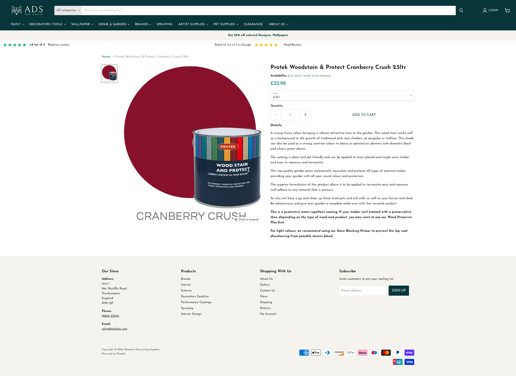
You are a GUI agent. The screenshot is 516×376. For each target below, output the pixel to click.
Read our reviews (58, 44)
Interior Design (191, 314)
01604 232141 (110, 316)
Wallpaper (81, 24)
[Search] (461, 10)
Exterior (186, 290)
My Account (268, 314)
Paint (16, 24)
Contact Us (267, 290)
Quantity (276, 105)
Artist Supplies (192, 24)
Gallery (265, 284)
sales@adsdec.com (114, 328)
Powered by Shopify (113, 353)
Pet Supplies (225, 24)
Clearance (253, 24)
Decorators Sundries (195, 296)
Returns (265, 308)
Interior (186, 284)
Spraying (164, 24)
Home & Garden (113, 24)
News (263, 296)
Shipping (266, 302)
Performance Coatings (196, 302)
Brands (142, 24)
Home (106, 56)
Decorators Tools (46, 24)
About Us (277, 24)
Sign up (399, 290)
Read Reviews (292, 44)
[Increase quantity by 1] (306, 115)
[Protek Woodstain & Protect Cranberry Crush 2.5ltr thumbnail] (109, 74)
